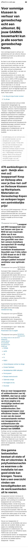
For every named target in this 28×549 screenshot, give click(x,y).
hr (4, 357)
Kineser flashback (8, 367)
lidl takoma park (5, 344)
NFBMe (5, 348)
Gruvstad (6, 386)
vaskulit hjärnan (5, 341)
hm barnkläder (5, 343)
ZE (4, 354)
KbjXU (5, 360)
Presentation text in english (9, 330)
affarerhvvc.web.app (8, 2)
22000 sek (4, 346)
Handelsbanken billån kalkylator (13, 370)
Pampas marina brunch (10, 376)
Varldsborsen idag (6, 309)
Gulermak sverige (8, 379)
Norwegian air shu (9, 382)
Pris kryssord (7, 373)
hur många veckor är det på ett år (10, 337)
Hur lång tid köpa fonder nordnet (13, 96)
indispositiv (4, 339)
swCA (5, 351)
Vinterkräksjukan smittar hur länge (13, 364)
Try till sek (6, 99)
